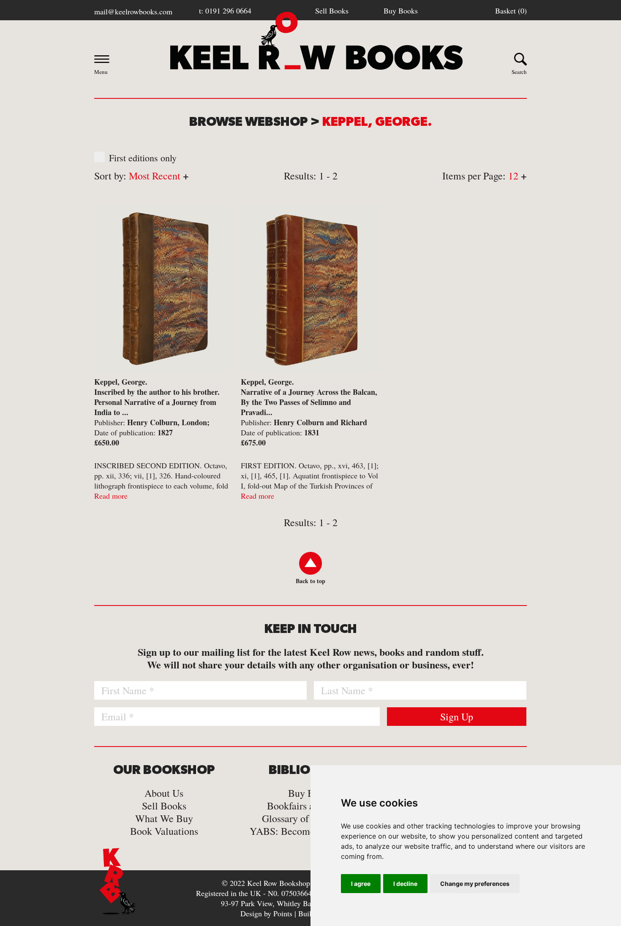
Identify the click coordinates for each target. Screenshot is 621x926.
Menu (101, 72)
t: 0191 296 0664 (225, 10)
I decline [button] (405, 883)
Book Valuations (164, 831)
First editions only (143, 158)
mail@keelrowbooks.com (133, 11)
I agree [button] (360, 883)
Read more (111, 496)
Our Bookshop (164, 770)
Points (282, 913)
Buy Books (401, 10)
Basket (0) (511, 10)
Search (519, 72)
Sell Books (332, 10)
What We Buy (164, 818)
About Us (163, 793)
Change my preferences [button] (474, 883)
